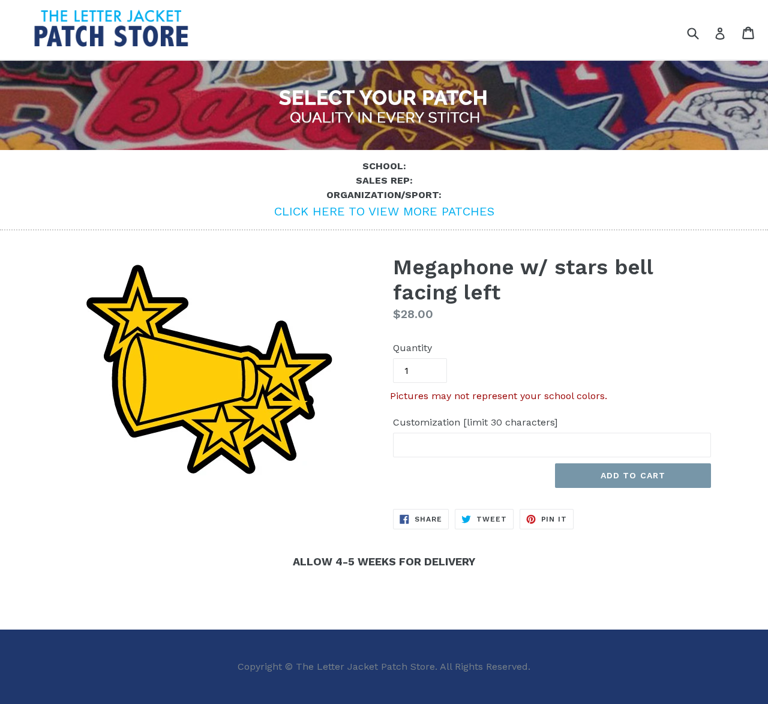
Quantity (412, 348)
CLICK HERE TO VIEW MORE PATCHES (384, 211)
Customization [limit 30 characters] (475, 422)
